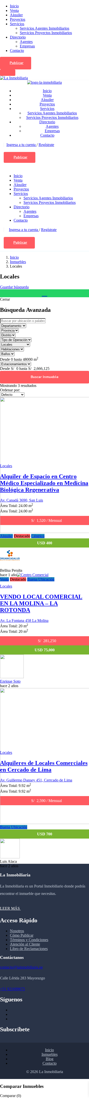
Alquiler (16, 15)
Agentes (26, 42)
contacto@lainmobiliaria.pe (21, 967)
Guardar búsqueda (14, 287)
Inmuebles (18, 262)
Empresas (27, 46)
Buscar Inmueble (44, 377)
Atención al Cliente (25, 944)
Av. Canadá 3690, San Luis (21, 500)
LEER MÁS (10, 908)
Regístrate (46, 145)
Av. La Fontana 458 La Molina (24, 620)
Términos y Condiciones (29, 940)
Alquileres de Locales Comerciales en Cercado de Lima (44, 766)
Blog (49, 1059)
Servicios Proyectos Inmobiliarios (46, 33)
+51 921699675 (12, 989)
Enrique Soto (10, 681)
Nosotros (17, 931)
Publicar (16, 63)
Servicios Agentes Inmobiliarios (44, 28)
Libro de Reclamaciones (29, 949)
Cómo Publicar (21, 935)
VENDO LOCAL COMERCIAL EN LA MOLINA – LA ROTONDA (41, 603)
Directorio (18, 37)
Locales (6, 466)
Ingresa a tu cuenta (21, 145)
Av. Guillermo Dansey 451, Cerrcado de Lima (36, 780)
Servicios (17, 24)
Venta (14, 10)
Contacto (17, 50)
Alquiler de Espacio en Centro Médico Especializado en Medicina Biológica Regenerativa (44, 483)
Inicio (14, 6)
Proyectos (17, 19)
